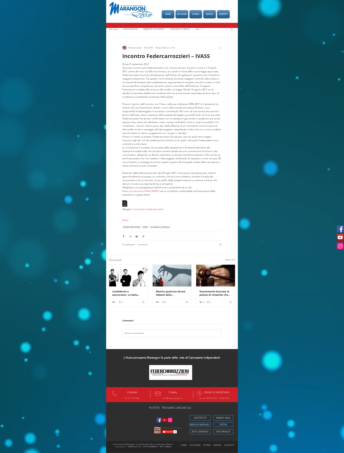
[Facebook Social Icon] (340, 228)
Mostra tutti (230, 259)
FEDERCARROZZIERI (131, 227)
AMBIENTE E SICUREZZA (153, 29)
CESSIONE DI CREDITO (180, 29)
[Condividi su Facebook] (123, 236)
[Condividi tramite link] (143, 236)
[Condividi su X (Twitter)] (130, 236)
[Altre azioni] (220, 47)
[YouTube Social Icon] (340, 237)
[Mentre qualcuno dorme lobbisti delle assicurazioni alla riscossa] (172, 275)
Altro (198, 29)
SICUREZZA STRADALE (160, 227)
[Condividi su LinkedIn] (136, 236)
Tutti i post (113, 29)
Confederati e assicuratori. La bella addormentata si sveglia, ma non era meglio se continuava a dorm (127, 293)
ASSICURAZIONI (130, 29)
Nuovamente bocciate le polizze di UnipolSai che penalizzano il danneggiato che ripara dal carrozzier (214, 293)
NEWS (145, 227)
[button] (231, 29)
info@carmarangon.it (172, 398)
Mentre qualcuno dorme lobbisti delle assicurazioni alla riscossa (171, 293)
